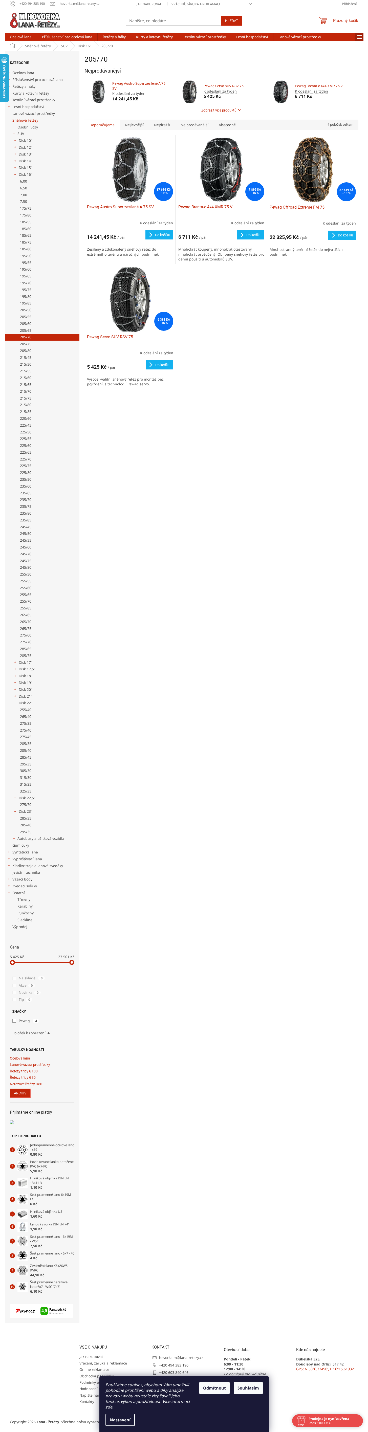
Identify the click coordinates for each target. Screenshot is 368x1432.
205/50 (25, 309)
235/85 (25, 520)
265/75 (25, 628)
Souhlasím (248, 1388)
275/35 (25, 723)
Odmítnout (214, 1388)
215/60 (25, 377)
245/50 (25, 533)
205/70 (25, 337)
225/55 (25, 438)
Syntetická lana (25, 852)
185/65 (25, 235)
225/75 (25, 465)
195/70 (25, 282)
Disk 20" (25, 689)
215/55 (25, 370)
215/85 (25, 411)
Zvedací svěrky (24, 886)
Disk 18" (25, 675)
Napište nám (90, 1395)
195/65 (25, 276)
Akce (26, 985)
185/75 (25, 242)
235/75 (25, 506)
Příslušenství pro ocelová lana (37, 79)
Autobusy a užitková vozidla (40, 838)
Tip (24, 999)
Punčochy (25, 913)
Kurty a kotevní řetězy (30, 93)
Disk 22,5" (27, 798)
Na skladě (30, 978)
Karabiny (25, 906)
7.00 (23, 194)
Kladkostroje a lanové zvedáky (37, 865)
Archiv (20, 1093)
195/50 (25, 255)
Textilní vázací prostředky (33, 99)
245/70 (25, 554)
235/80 (25, 513)
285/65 (25, 648)
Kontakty (86, 1401)
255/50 (25, 574)
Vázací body (22, 879)
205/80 (25, 350)
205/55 (25, 316)
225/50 (25, 432)
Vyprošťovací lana (27, 858)
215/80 (25, 404)
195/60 (25, 269)
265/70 (25, 621)
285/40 (25, 750)
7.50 (23, 201)
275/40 (25, 730)
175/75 (25, 208)
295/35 (25, 764)
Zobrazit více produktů (218, 110)
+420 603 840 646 (173, 1372)
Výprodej (19, 926)
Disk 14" (25, 161)
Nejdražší (162, 124)
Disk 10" (25, 140)
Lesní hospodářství (28, 106)
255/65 (25, 594)
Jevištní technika (26, 872)
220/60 (25, 418)
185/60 (25, 228)
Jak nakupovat (149, 4)
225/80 (25, 472)
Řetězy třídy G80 (23, 1077)
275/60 (25, 635)
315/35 (25, 784)
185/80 (25, 249)
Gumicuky (20, 845)
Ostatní (18, 892)
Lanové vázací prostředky (33, 113)
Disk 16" (25, 174)
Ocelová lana (23, 72)
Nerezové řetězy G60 (26, 1084)
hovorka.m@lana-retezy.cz (181, 1357)
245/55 (25, 540)
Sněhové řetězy (25, 120)
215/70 (25, 391)
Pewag (28, 1020)
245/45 (25, 526)
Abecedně (227, 124)
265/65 (25, 614)
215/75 (25, 398)
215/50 (25, 364)
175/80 (25, 215)
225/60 (25, 445)
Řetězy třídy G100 (24, 1071)
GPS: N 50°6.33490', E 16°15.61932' (325, 1369)
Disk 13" (25, 154)
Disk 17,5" (27, 669)
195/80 (25, 296)
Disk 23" (25, 811)
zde (108, 1407)
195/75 (25, 289)
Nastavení (120, 1420)
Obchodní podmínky (96, 1376)
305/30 (25, 770)
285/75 (25, 655)
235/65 (25, 493)
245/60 (25, 547)
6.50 (23, 188)
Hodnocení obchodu (96, 1388)
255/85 (25, 608)
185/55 (25, 221)
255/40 (25, 709)
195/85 (25, 303)
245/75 (25, 560)
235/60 (25, 486)
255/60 (25, 587)
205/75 (25, 343)
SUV (20, 133)
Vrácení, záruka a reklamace (196, 4)
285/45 (25, 757)
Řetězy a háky (23, 86)
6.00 (23, 181)
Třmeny (23, 899)
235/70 (25, 499)
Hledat (231, 21)
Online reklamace (94, 1369)
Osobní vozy (27, 127)
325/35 (25, 791)
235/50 (25, 479)
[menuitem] (21, 37)
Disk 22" (25, 702)
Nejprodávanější (194, 124)
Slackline (24, 919)
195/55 (25, 262)
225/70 (25, 459)
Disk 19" (25, 682)
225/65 (25, 452)
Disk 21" (25, 696)
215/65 (25, 384)
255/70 (25, 601)
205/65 (25, 330)
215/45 (25, 357)
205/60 (25, 323)
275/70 (25, 642)
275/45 (25, 736)
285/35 (25, 743)
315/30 (25, 777)
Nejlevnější (134, 124)
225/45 (25, 425)
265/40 (25, 716)
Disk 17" (25, 662)
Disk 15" (25, 167)
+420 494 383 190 (173, 1365)
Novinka (28, 992)
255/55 (25, 581)
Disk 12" (25, 147)
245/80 (25, 567)
